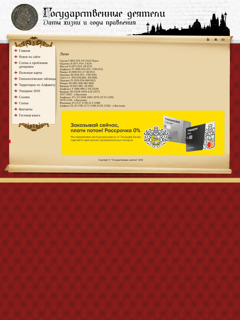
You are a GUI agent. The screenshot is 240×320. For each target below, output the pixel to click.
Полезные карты (30, 72)
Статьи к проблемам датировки (33, 64)
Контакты (25, 109)
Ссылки (24, 97)
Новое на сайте (29, 57)
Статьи (24, 103)
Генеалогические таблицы (37, 79)
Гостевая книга (29, 115)
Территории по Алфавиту (37, 85)
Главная (24, 50)
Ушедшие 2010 (29, 91)
